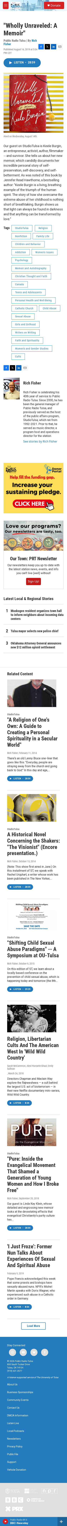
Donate (56, 5)
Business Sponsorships (20, 1392)
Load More (33, 1326)
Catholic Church (24, 308)
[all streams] (62, 1521)
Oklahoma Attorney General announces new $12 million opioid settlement (36, 645)
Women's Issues (44, 252)
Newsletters (14, 1438)
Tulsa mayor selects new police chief (34, 631)
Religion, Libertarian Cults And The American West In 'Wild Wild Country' (33, 1048)
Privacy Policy (15, 1446)
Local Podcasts (15, 1431)
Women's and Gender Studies (31, 348)
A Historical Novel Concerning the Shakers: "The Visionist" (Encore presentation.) (33, 843)
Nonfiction (21, 236)
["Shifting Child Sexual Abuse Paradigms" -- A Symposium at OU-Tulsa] (31, 916)
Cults (18, 356)
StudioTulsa (22, 228)
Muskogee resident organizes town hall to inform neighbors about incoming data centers (37, 615)
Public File (12, 1454)
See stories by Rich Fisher (40, 441)
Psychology (21, 260)
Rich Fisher (32, 383)
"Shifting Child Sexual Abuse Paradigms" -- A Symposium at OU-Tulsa (33, 949)
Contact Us (13, 1407)
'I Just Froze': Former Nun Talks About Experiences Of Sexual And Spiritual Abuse (31, 1255)
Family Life (42, 236)
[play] (5, 1521)
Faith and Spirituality (27, 340)
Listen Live (13, 1423)
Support (11, 1462)
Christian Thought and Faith (31, 276)
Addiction (20, 252)
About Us (12, 1384)
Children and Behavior (28, 244)
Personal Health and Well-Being (33, 300)
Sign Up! (33, 581)
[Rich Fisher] (12, 388)
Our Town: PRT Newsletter (33, 558)
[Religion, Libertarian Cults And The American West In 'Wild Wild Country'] (31, 1018)
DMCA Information (17, 1415)
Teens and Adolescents (28, 292)
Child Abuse (49, 308)
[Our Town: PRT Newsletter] (33, 536)
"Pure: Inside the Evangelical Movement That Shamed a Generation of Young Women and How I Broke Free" (33, 1174)
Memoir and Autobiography (30, 268)
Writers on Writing (25, 332)
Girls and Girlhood (25, 324)
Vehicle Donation (16, 1469)
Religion (43, 228)
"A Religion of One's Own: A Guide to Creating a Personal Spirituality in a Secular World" (32, 732)
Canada (19, 284)
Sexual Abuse (23, 316)
